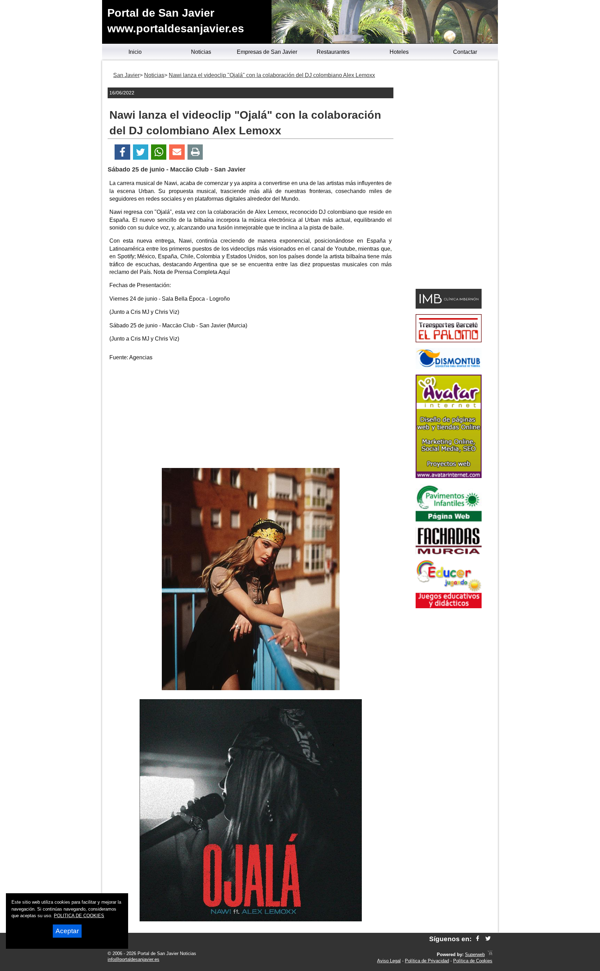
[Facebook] (122, 152)
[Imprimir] (195, 152)
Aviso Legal (389, 960)
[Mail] (176, 152)
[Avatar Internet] (449, 476)
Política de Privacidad (427, 960)
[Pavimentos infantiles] (449, 519)
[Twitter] (140, 152)
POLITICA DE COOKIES (79, 915)
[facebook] (477, 939)
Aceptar (67, 931)
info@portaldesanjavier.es (133, 959)
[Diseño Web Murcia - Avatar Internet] (490, 954)
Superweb (475, 954)
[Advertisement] (250, 415)
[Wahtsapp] (159, 152)
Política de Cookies (472, 960)
